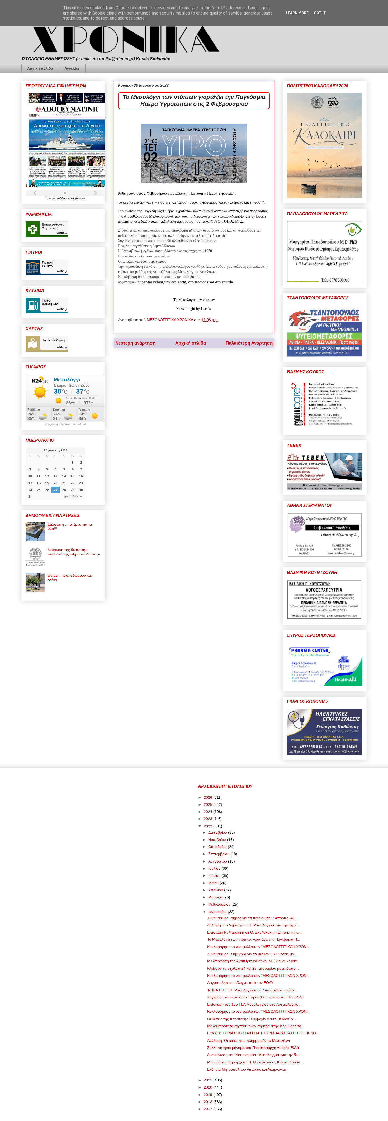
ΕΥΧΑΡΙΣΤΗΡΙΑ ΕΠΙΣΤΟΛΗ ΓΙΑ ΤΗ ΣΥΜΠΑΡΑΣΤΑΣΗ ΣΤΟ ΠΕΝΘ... (263, 1033)
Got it (320, 13)
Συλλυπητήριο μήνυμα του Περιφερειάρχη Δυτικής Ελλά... (254, 1047)
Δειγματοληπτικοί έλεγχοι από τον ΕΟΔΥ (240, 983)
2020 (208, 1087)
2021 (208, 1080)
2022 (208, 826)
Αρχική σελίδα (40, 68)
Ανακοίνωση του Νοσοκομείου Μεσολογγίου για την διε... (254, 1055)
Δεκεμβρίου (218, 832)
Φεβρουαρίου (219, 904)
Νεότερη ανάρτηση (135, 343)
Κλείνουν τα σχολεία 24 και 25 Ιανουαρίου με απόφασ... (253, 968)
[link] (162, 282)
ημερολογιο (72, 496)
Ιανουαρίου (218, 912)
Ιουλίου (214, 868)
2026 (208, 797)
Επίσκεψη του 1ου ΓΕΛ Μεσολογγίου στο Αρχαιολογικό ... (254, 1004)
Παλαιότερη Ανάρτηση (249, 343)
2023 (208, 819)
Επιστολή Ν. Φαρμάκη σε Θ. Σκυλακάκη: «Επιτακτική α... (254, 932)
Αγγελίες (72, 68)
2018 (208, 1102)
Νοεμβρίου (217, 839)
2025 (208, 804)
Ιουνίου (214, 875)
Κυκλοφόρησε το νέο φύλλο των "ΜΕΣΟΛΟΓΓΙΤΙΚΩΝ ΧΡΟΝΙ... (259, 947)
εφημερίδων (78, 198)
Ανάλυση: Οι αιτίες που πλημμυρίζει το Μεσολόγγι (248, 1040)
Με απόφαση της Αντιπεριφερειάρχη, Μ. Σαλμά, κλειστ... (253, 961)
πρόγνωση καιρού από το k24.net (65, 424)
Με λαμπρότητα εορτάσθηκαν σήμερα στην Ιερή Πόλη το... (255, 1026)
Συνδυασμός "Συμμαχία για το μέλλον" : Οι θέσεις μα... (252, 954)
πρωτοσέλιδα (57, 198)
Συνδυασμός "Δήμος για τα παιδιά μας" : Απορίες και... (252, 918)
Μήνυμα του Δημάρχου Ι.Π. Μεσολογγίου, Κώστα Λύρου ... (255, 1062)
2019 (208, 1094)
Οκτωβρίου (218, 847)
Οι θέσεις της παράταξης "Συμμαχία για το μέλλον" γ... (251, 1019)
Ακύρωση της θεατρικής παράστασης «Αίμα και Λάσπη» (74, 552)
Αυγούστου (218, 861)
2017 (208, 1109)
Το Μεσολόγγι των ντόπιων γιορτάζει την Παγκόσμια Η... (253, 939)
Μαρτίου (215, 897)
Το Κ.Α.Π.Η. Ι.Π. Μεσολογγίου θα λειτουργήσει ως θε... (252, 990)
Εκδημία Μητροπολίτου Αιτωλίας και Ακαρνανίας (247, 1069)
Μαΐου (214, 883)
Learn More (297, 13)
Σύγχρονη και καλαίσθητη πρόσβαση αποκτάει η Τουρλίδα (255, 997)
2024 (208, 811)
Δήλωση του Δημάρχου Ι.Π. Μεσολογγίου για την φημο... (254, 925)
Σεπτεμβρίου (219, 854)
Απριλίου (216, 890)
